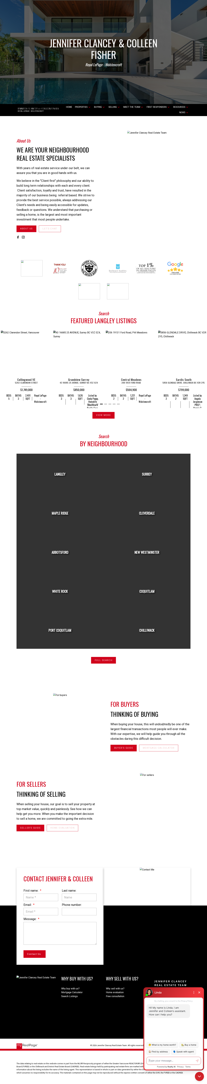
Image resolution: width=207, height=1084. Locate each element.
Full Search (103, 660)
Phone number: (72, 905)
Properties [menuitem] (81, 107)
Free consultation (115, 996)
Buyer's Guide (123, 748)
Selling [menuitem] (113, 107)
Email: (27, 905)
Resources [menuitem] (179, 107)
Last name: (69, 890)
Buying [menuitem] (98, 107)
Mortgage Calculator (158, 748)
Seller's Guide (30, 827)
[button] (26, 228)
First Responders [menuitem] (157, 107)
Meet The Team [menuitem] (131, 107)
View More (103, 415)
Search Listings (69, 996)
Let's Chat (49, 228)
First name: (31, 890)
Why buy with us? (70, 988)
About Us (26, 228)
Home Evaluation (62, 827)
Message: (30, 919)
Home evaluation (115, 992)
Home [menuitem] (69, 107)
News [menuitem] (182, 112)
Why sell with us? (115, 988)
